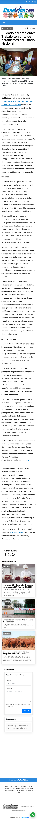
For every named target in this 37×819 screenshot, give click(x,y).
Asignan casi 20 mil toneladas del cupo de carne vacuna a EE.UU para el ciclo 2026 (18, 586)
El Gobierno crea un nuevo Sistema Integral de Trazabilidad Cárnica (16, 653)
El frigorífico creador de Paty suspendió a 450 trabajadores (18, 621)
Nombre (8, 680)
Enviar (26, 711)
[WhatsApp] (29, 2)
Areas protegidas (17, 532)
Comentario (9, 688)
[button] (26, 2)
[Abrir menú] (4, 22)
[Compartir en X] (9, 554)
